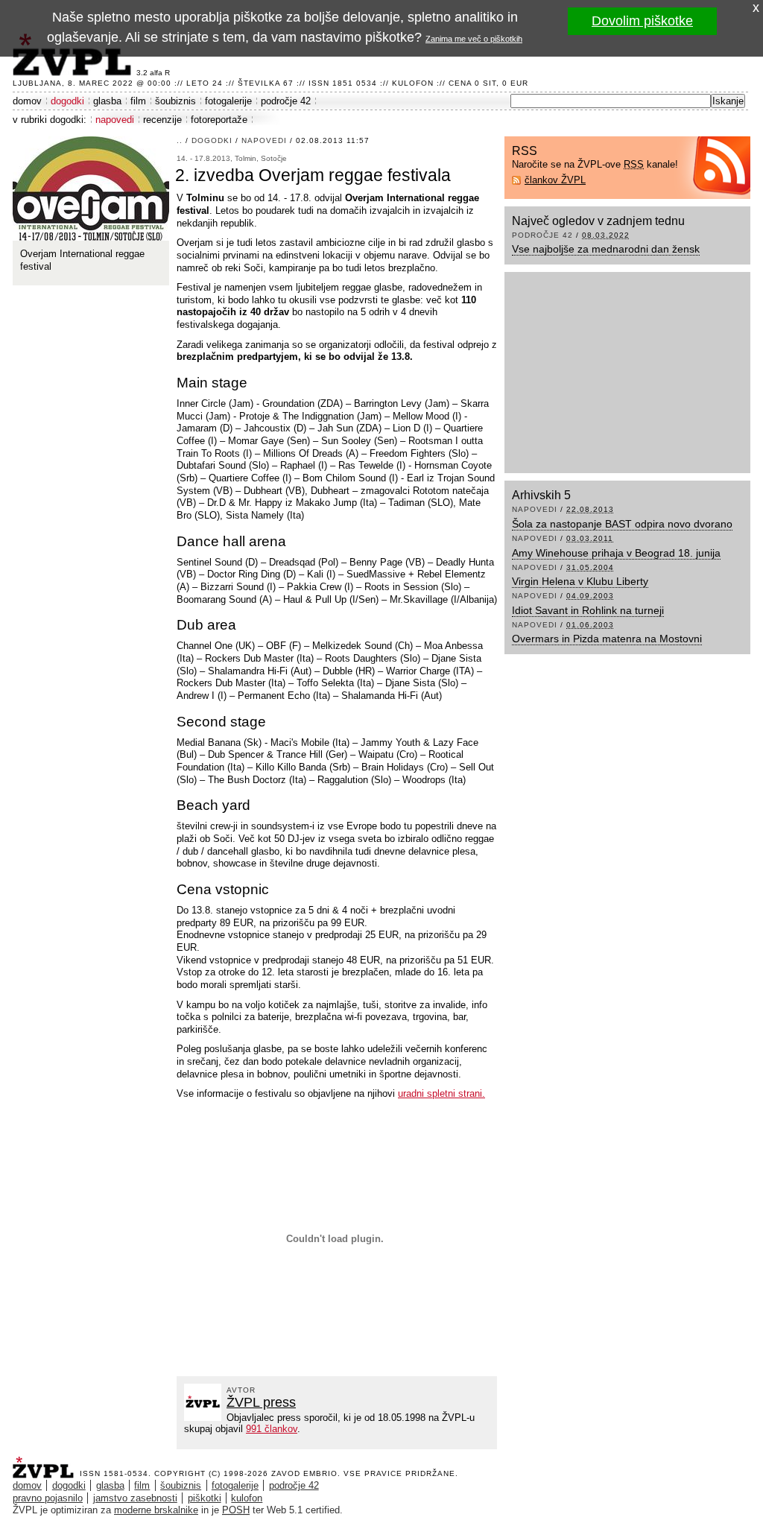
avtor (241, 1390)
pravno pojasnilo (48, 1498)
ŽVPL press (261, 1402)
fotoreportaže (219, 119)
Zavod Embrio (304, 1473)
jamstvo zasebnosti (135, 1498)
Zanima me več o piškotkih (473, 38)
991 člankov (271, 1428)
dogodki (67, 101)
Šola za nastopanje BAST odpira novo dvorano (622, 524)
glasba (107, 101)
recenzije (162, 119)
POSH (236, 1510)
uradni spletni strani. (441, 1093)
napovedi (114, 119)
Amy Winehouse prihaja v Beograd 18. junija (616, 553)
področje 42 (286, 101)
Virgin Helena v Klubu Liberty (580, 581)
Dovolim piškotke (642, 20)
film (138, 101)
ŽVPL (46, 1463)
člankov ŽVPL (555, 180)
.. (180, 140)
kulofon (246, 1498)
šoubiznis (175, 101)
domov (27, 101)
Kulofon (413, 83)
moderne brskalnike (156, 1510)
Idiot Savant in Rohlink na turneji (588, 610)
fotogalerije (228, 101)
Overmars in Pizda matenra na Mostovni (607, 639)
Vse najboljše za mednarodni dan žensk (606, 249)
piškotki (204, 1498)
